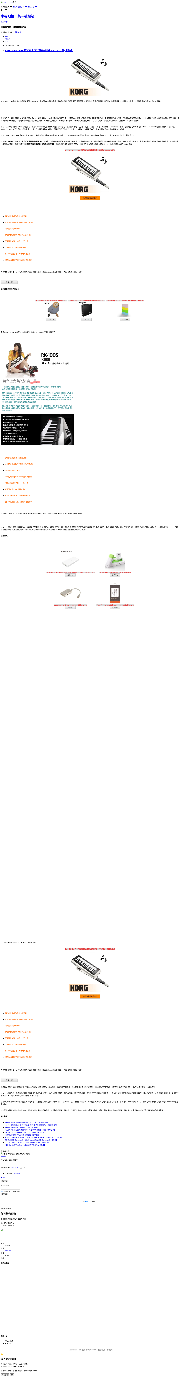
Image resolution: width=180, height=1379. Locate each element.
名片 (6, 41)
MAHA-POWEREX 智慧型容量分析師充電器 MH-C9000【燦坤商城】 (30, 1130)
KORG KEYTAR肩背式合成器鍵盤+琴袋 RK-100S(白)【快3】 (39, 50)
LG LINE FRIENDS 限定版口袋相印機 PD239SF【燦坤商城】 (27, 1142)
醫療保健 (17, 1173)
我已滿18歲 (5, 1375)
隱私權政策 (101, 1350)
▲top (3, 1177)
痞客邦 (13, 1168)
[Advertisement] (90, 1297)
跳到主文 (4, 22)
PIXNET (74, 1350)
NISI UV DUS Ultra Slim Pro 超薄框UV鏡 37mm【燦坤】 (25, 1145)
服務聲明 (109, 1350)
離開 (12, 1375)
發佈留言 (4, 1194)
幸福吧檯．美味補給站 (17, 16)
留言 (18, 1168)
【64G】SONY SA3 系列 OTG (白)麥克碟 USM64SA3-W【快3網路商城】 (31, 1125)
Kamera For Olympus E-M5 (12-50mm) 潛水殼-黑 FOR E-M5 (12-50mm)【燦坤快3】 (34, 1137)
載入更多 (4, 1181)
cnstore (3, 1156)
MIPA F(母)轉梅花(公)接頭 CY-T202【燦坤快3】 (22, 1135)
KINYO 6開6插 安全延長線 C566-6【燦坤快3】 (22, 1127)
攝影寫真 (18, 32)
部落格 (7, 39)
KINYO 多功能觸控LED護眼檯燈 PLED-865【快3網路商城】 (27, 1122)
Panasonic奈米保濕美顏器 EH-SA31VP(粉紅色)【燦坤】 (25, 1132)
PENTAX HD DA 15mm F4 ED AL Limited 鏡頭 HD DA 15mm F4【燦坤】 (31, 1140)
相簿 (6, 36)
